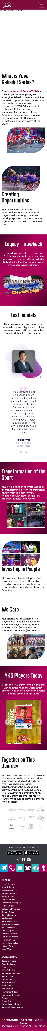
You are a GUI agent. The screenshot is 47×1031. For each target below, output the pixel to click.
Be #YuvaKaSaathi (10, 1026)
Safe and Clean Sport (11, 973)
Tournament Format (11, 995)
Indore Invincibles (10, 943)
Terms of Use (25, 1026)
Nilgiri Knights (8, 906)
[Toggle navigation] (41, 4)
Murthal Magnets (9, 921)
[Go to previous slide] (6, 285)
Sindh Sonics (7, 918)
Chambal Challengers (11, 902)
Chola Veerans (8, 899)
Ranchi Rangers (9, 915)
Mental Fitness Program (12, 1007)
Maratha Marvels (9, 933)
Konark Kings (8, 912)
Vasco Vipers (7, 949)
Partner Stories (9, 982)
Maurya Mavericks (10, 937)
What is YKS (7, 985)
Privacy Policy (39, 1026)
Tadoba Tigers (8, 930)
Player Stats (7, 1001)
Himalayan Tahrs (9, 940)
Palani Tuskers (8, 896)
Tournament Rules (10, 992)
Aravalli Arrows (8, 887)
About (4, 967)
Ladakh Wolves (8, 946)
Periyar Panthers (9, 893)
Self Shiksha (7, 976)
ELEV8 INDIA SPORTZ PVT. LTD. (16, 1020)
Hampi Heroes (8, 884)
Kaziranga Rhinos (9, 890)
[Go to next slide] (41, 285)
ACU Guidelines (9, 970)
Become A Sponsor (10, 961)
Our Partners (8, 979)
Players (5, 998)
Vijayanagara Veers (10, 924)
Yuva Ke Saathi (8, 964)
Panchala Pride (8, 927)
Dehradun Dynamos (11, 909)
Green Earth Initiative (12, 1004)
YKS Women (7, 989)
